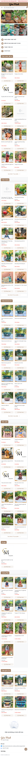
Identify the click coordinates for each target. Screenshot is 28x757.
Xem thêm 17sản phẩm (13, 174)
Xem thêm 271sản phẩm (13, 536)
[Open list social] (26, 749)
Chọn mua (8, 80)
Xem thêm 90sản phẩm (13, 295)
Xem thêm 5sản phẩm (13, 416)
